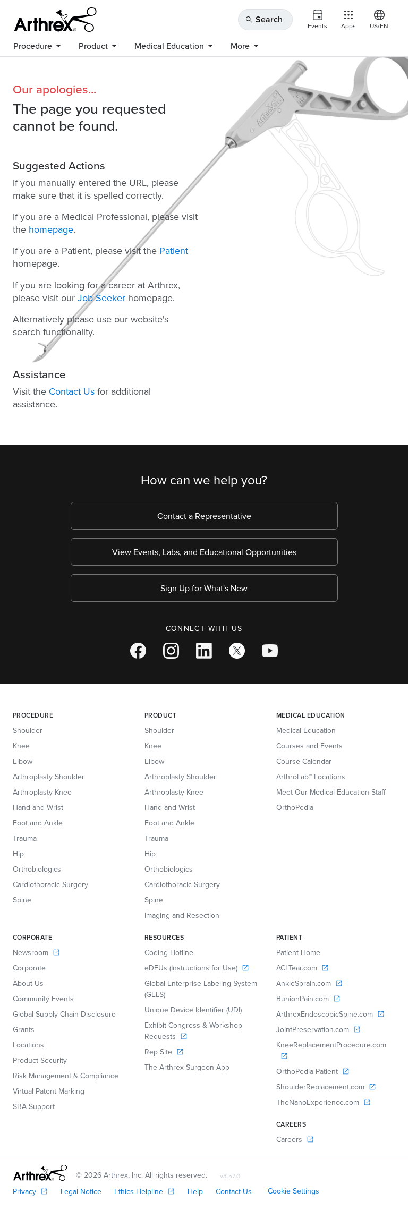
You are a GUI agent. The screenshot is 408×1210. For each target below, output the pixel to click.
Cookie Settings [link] (293, 1191)
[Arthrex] (55, 19)
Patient (173, 250)
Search (264, 19)
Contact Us (72, 391)
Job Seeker (101, 297)
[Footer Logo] (40, 1173)
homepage (51, 229)
